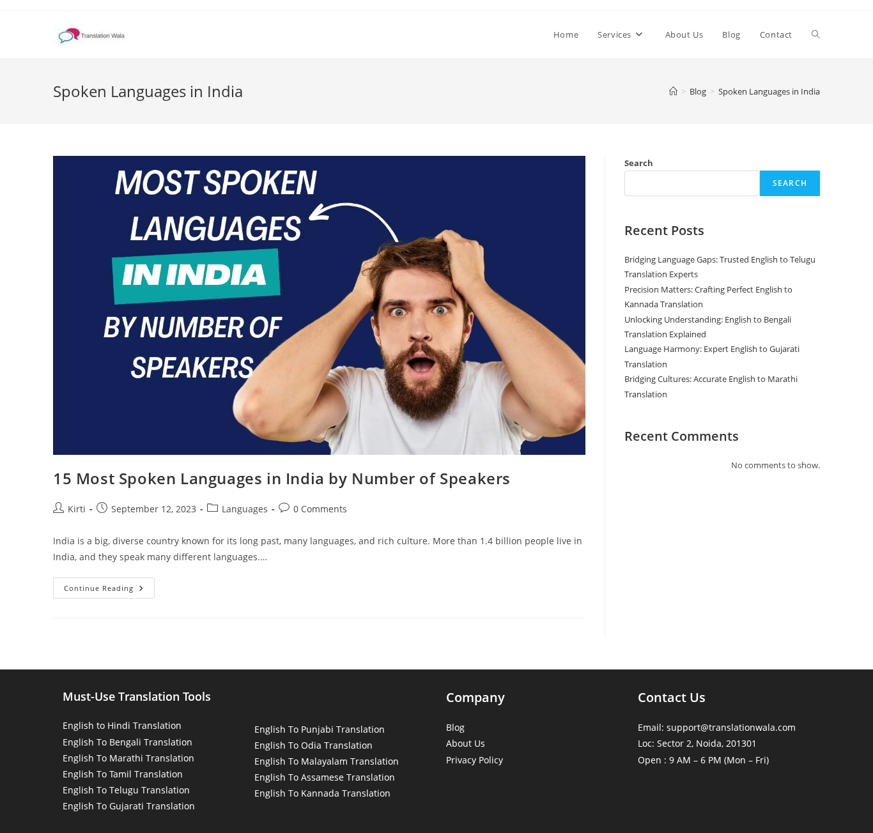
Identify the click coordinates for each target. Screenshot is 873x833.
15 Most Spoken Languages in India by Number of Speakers (282, 478)
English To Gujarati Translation (129, 806)
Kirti (77, 509)
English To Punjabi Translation (319, 729)
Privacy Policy (474, 760)
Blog (455, 727)
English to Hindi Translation (122, 725)
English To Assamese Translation (324, 777)
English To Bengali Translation (127, 742)
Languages (245, 509)
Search (638, 163)
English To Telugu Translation (126, 790)
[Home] (673, 91)
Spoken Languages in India (769, 91)
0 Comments (320, 509)
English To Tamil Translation (123, 774)
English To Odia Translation (313, 745)
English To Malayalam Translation (326, 761)
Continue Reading (109, 590)
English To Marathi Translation (128, 758)
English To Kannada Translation (322, 793)
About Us (465, 743)
